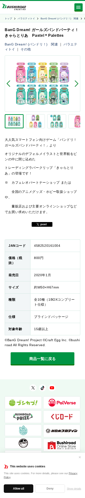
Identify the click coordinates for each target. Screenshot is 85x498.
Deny (50, 488)
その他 (26, 49)
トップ (8, 18)
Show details (74, 488)
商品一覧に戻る (42, 359)
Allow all (18, 488)
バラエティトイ (26, 18)
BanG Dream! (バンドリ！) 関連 (60, 18)
